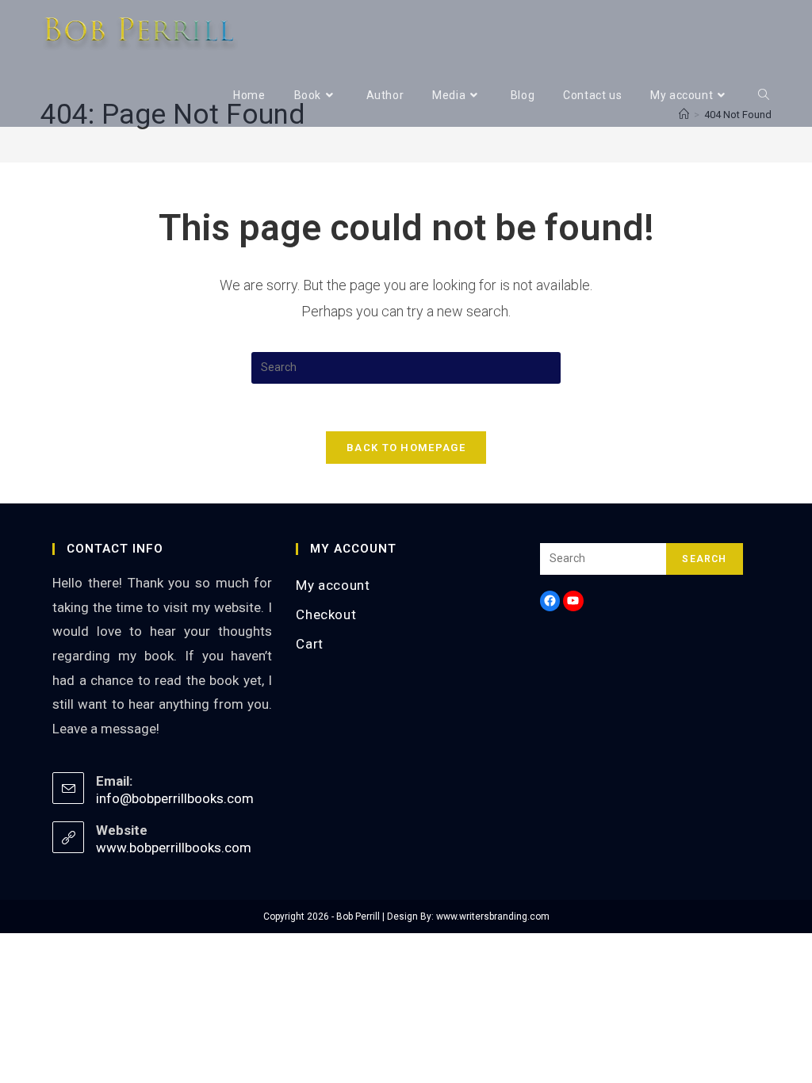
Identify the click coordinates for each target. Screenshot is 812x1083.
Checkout (326, 614)
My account (333, 585)
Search (704, 558)
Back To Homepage (406, 447)
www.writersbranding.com (493, 916)
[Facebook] (550, 601)
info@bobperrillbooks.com (175, 798)
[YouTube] (573, 601)
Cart (309, 644)
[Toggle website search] (763, 95)
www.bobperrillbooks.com (173, 847)
